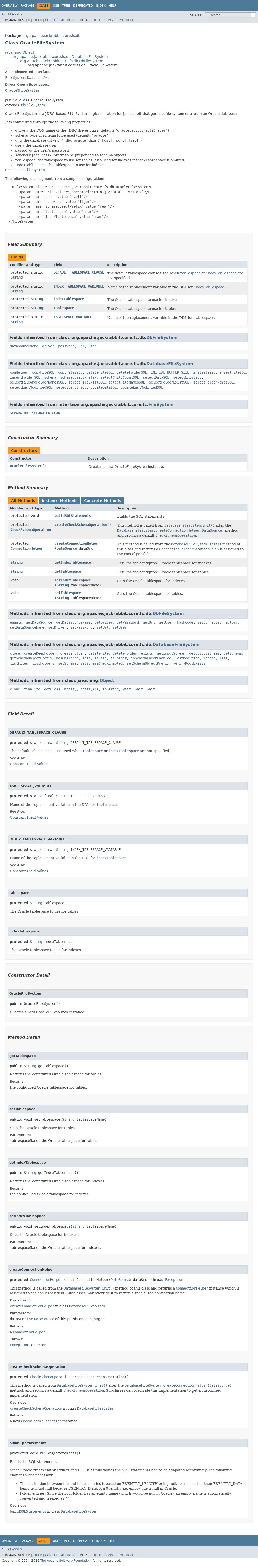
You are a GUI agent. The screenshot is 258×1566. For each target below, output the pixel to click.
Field (37, 20)
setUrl (102, 627)
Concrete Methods (102, 501)
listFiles (19, 663)
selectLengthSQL (71, 387)
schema (50, 377)
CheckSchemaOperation (31, 530)
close (15, 653)
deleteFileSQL (99, 372)
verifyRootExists (189, 663)
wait (127, 689)
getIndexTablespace (73, 562)
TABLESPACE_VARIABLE (73, 317)
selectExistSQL (187, 377)
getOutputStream (204, 653)
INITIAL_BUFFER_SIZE (170, 372)
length (209, 658)
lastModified (187, 658)
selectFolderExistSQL (169, 382)
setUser (120, 627)
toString (111, 689)
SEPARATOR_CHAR (46, 413)
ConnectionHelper (27, 548)
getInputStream (171, 653)
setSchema (67, 663)
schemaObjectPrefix (78, 377)
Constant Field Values (29, 764)
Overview (10, 5)
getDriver (103, 622)
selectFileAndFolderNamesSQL (37, 382)
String (17, 277)
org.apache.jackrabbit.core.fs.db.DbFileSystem (61, 61)
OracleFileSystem (26, 466)
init (86, 658)
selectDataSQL (156, 377)
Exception (174, 1280)
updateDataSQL (103, 387)
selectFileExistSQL (86, 382)
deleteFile (98, 653)
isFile (100, 658)
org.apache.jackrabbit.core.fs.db (51, 35)
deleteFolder (125, 653)
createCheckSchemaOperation (81, 525)
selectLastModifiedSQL (31, 387)
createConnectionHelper (77, 543)
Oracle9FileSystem (22, 90)
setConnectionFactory (217, 622)
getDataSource (39, 622)
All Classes (12, 14)
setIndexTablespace (73, 580)
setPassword (81, 627)
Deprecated (83, 5)
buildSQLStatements (73, 516)
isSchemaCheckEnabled (151, 658)
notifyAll (89, 689)
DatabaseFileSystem (169, 363)
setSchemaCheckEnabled (101, 663)
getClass (52, 689)
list (223, 658)
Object (107, 680)
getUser (166, 622)
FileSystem (15, 78)
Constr (51, 20)
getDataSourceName (73, 622)
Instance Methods (59, 501)
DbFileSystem (33, 105)
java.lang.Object (19, 52)
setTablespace (68, 593)
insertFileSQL (232, 372)
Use (56, 5)
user (92, 346)
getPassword (128, 622)
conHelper (19, 372)
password (66, 346)
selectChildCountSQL (120, 377)
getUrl (149, 622)
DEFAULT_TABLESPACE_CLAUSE (79, 272)
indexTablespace (69, 299)
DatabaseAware (40, 78)
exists (147, 653)
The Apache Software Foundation (65, 1560)
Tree (66, 5)
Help (112, 5)
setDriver (57, 627)
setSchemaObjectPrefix (148, 663)
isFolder (119, 658)
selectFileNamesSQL (127, 382)
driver (48, 346)
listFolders (43, 663)
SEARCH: (196, 15)
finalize (32, 689)
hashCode (185, 622)
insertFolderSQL (25, 377)
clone (15, 689)
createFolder (72, 653)
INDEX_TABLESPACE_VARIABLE (79, 286)
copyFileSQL (43, 372)
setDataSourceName (27, 627)
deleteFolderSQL (132, 372)
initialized (204, 372)
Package (28, 5)
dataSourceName (24, 346)
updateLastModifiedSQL (142, 387)
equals (16, 622)
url (81, 346)
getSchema (232, 653)
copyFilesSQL (70, 372)
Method (67, 20)
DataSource (67, 548)
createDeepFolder (40, 653)
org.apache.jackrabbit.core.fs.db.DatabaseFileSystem (60, 57)
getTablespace (68, 571)
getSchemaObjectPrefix (31, 658)
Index (101, 5)
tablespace (64, 308)
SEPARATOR (19, 413)
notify (70, 689)
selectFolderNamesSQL (213, 382)
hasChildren (67, 658)
